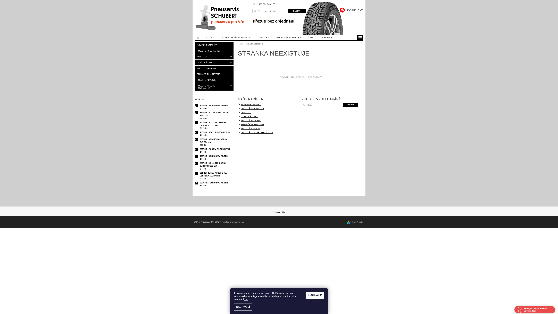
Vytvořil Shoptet (356, 222)
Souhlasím (315, 295)
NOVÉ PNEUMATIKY (207, 45)
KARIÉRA (327, 37)
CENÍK (311, 37)
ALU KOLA (202, 57)
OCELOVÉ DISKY (205, 62)
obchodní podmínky (288, 37)
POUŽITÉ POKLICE (206, 80)
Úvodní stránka (198, 37)
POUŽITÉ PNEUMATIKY (208, 51)
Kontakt (264, 37)
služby (209, 37)
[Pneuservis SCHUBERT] (221, 17)
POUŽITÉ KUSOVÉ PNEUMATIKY (206, 87)
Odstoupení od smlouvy (236, 37)
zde (246, 299)
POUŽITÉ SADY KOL (207, 68)
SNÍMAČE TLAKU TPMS (208, 74)
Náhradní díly (279, 212)
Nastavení (243, 307)
